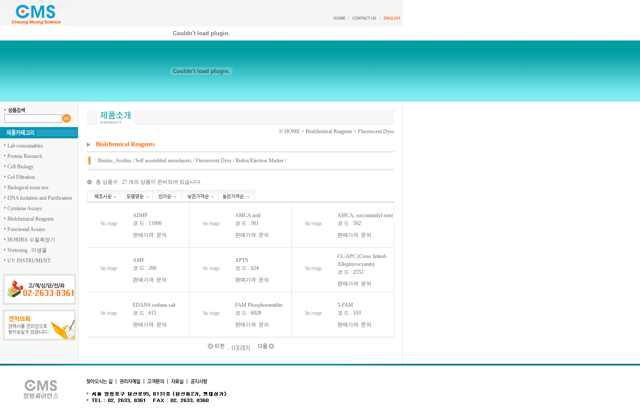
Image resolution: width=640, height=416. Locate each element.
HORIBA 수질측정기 (31, 240)
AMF (139, 260)
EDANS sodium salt (154, 305)
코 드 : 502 (349, 223)
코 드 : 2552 (350, 272)
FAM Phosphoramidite (259, 305)
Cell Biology (20, 167)
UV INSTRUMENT (29, 261)
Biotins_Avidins (114, 161)
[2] (241, 348)
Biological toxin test (27, 188)
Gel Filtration (21, 177)
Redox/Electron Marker (260, 161)
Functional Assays (26, 229)
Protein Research (24, 156)
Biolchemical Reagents (30, 219)
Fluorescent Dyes (213, 161)
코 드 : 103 (349, 313)
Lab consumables (25, 146)
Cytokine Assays (24, 208)
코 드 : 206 (144, 268)
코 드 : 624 (247, 268)
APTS (241, 260)
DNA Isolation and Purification (39, 198)
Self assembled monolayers (163, 161)
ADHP (140, 215)
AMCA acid (247, 215)
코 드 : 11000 (147, 223)
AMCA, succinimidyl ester (365, 215)
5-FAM (345, 305)
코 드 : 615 (144, 313)
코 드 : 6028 (248, 313)
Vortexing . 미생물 (27, 250)
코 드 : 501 (247, 223)
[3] (247, 348)
